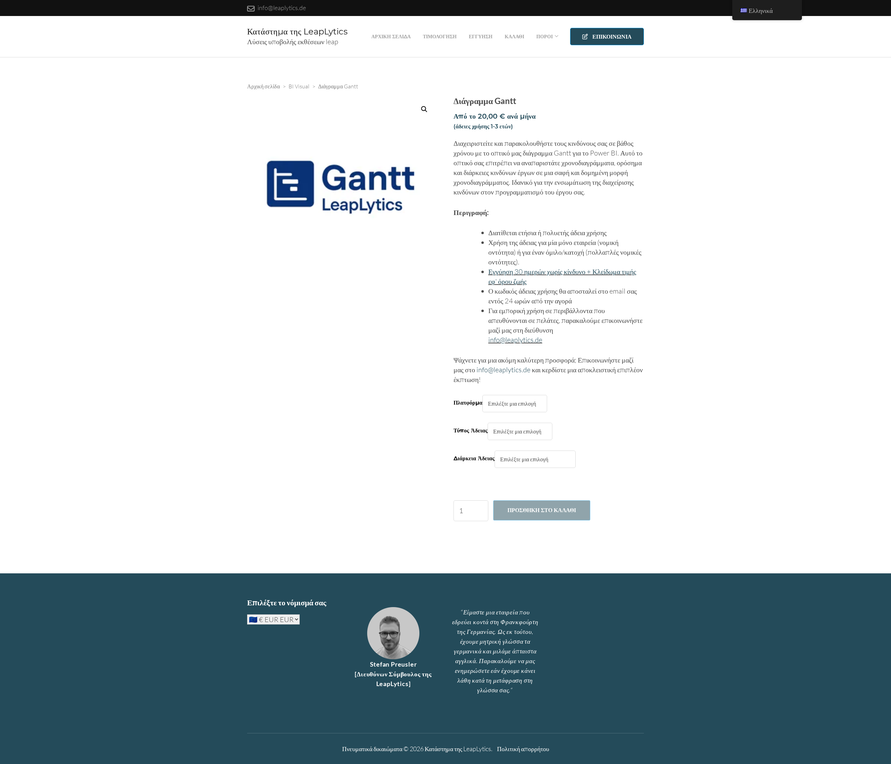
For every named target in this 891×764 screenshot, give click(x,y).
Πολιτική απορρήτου (523, 749)
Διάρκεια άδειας (474, 458)
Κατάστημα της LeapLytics (297, 31)
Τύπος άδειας (471, 430)
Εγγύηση (480, 36)
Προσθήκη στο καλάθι (541, 510)
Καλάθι (514, 36)
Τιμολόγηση (440, 36)
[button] (424, 109)
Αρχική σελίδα (391, 36)
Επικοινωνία (611, 36)
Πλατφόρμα (468, 402)
